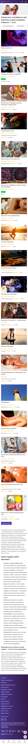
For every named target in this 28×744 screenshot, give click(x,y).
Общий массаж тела (6, 48)
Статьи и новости (5, 710)
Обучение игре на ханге (7, 131)
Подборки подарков (5, 692)
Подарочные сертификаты (7, 694)
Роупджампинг (5, 402)
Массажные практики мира (8, 268)
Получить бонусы (5, 687)
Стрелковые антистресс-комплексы (11, 74)
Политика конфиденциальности (8, 685)
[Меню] (25, 1)
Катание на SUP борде (7, 346)
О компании (3, 677)
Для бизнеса (4, 682)
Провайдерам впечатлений (7, 706)
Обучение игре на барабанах (9, 294)
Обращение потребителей (6, 680)
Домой (3, 742)
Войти (24, 742)
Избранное (14, 742)
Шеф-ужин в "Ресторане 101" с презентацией (13, 320)
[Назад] (2, 1)
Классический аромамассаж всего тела (12, 484)
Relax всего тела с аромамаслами (10, 215)
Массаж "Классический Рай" (8, 428)
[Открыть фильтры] (25, 737)
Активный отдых (20, 26)
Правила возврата (5, 713)
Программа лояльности (6, 708)
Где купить (3, 699)
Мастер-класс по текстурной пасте (10, 159)
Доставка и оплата (5, 703)
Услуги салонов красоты (8, 26)
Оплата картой (4, 696)
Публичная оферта (5, 701)
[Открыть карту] (25, 732)
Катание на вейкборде (7, 242)
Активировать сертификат (6, 689)
